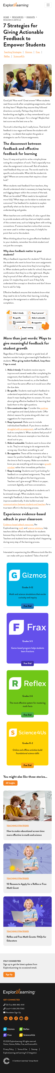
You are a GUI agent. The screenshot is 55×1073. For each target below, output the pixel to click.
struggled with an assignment (20, 429)
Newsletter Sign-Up (13, 1012)
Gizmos (28, 52)
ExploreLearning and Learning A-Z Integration (20, 1052)
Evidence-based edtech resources (18, 524)
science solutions (35, 528)
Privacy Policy (8, 1049)
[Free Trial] (27, 659)
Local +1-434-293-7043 (15, 1008)
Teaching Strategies (13, 52)
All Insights (10, 782)
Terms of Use (22, 1049)
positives (44, 408)
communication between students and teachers (24, 504)
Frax (38, 52)
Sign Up (9, 974)
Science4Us (19, 56)
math (21, 528)
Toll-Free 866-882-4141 (15, 1004)
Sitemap (34, 1049)
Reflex (7, 56)
